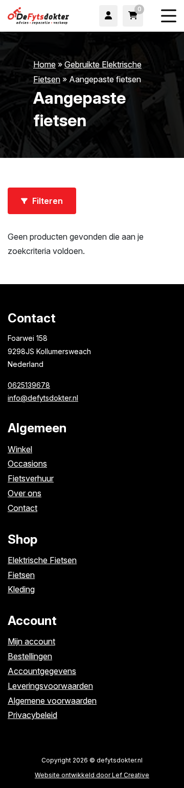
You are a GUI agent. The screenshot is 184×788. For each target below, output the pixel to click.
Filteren (46, 201)
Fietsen (21, 575)
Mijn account (31, 641)
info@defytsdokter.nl (43, 397)
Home (44, 64)
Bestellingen (30, 656)
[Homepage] (38, 15)
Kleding (21, 589)
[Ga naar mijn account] (108, 16)
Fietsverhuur (31, 478)
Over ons (24, 493)
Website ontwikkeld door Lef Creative (92, 775)
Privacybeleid (32, 715)
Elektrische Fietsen (42, 560)
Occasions (27, 463)
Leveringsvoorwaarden (50, 686)
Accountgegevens (42, 671)
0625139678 (29, 385)
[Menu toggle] (168, 16)
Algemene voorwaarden (52, 701)
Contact (22, 508)
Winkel (20, 449)
